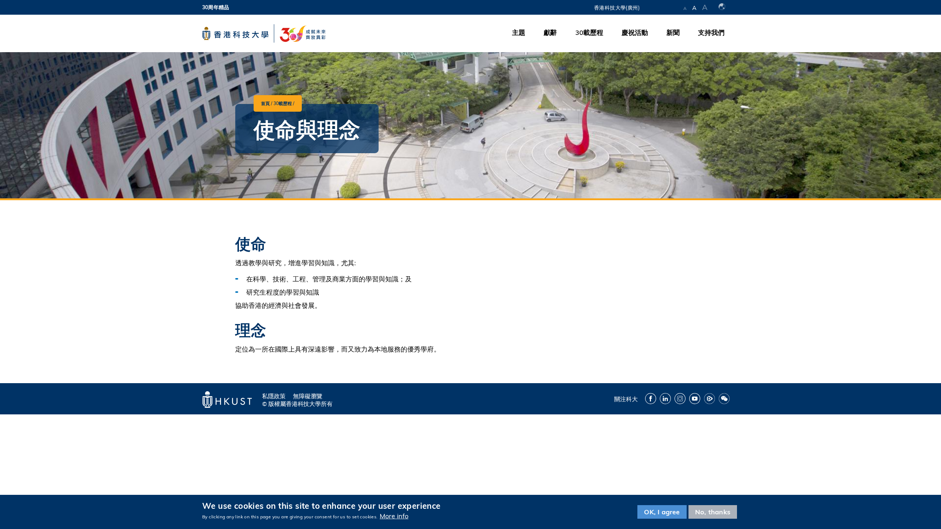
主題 (518, 32)
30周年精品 (215, 7)
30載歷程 (589, 32)
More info (394, 516)
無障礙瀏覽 (307, 396)
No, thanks (712, 512)
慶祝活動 (635, 32)
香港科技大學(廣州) (617, 7)
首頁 (265, 103)
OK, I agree (662, 512)
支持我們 (711, 32)
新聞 (673, 32)
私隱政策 (274, 396)
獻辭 (550, 32)
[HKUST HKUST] (235, 33)
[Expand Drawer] (661, 7)
